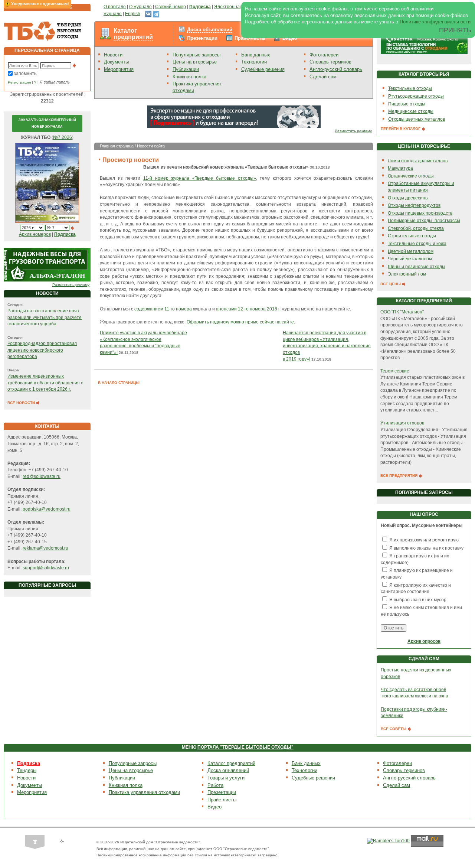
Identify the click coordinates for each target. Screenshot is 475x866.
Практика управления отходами (144, 792)
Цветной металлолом (410, 251)
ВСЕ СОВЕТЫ (394, 729)
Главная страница (117, 146)
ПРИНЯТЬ (455, 30)
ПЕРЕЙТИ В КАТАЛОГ (401, 129)
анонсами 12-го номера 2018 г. (248, 309)
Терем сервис (394, 371)
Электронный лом (407, 274)
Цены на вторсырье (195, 62)
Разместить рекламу (70, 285)
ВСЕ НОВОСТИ (21, 403)
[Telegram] (156, 13)
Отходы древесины (408, 198)
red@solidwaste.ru (41, 476)
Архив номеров (35, 234)
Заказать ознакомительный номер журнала (47, 123)
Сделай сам (323, 76)
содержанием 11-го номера (163, 309)
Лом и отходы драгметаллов (418, 160)
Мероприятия (119, 69)
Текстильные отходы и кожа (417, 243)
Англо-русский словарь (335, 69)
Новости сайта (151, 146)
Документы (116, 62)
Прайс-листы (250, 38)
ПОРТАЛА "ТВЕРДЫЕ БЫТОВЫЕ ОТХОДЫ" (245, 747)
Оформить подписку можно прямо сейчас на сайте (240, 322)
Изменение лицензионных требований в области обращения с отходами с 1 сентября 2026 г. (45, 383)
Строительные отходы (412, 235)
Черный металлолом (410, 258)
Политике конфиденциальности (435, 22)
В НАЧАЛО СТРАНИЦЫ (119, 383)
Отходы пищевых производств (420, 213)
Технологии (254, 62)
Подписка (28, 763)
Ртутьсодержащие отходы (416, 96)
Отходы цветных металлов (416, 119)
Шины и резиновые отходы (416, 266)
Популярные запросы (196, 55)
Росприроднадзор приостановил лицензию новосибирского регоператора (42, 350)
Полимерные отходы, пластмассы (424, 220)
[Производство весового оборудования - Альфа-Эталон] (47, 264)
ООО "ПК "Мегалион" (402, 312)
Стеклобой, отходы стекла (416, 228)
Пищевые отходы (406, 104)
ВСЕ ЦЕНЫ (391, 284)
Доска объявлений (209, 29)
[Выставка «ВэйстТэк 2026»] (424, 42)
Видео (289, 38)
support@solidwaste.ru (46, 567)
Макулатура (400, 168)
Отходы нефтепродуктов (414, 205)
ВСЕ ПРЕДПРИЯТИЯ (399, 475)
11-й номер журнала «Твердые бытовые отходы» (199, 178)
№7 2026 (62, 137)
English (132, 13)
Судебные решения (263, 69)
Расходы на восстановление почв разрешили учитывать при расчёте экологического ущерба (44, 317)
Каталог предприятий (133, 33)
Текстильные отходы (410, 88)
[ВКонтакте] (148, 13)
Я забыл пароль (55, 82)
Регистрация (19, 82)
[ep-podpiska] (234, 116)
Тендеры (26, 770)
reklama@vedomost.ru (45, 548)
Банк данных (255, 55)
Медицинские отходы (410, 111)
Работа (215, 785)
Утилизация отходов (402, 423)
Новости (113, 55)
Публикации (186, 69)
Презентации (202, 38)
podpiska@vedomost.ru (47, 509)
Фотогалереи (323, 55)
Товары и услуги (226, 778)
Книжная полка (189, 76)
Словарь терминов (330, 62)
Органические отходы (411, 176)
